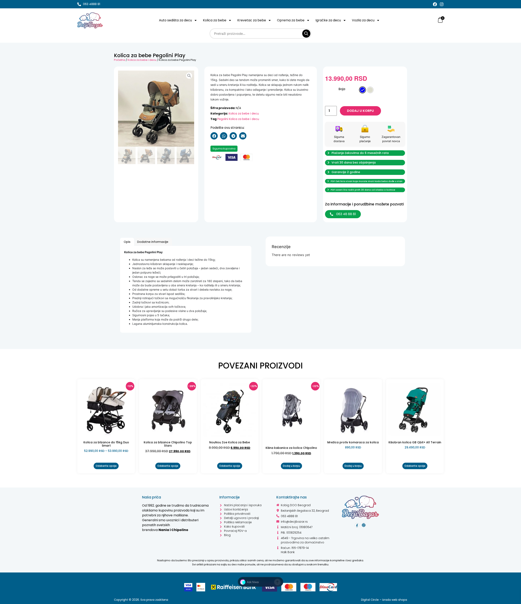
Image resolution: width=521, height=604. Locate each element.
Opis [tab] (127, 242)
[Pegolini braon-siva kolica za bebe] (156, 109)
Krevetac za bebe (251, 20)
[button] (214, 136)
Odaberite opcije (106, 466)
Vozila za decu (363, 20)
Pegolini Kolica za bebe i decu (238, 119)
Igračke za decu (328, 20)
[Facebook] (435, 4)
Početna (119, 60)
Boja (341, 89)
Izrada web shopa (394, 600)
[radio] (362, 90)
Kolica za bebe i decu (142, 60)
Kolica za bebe (214, 20)
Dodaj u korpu (360, 110)
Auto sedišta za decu (175, 20)
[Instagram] (442, 4)
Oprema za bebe (290, 20)
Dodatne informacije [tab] (152, 242)
